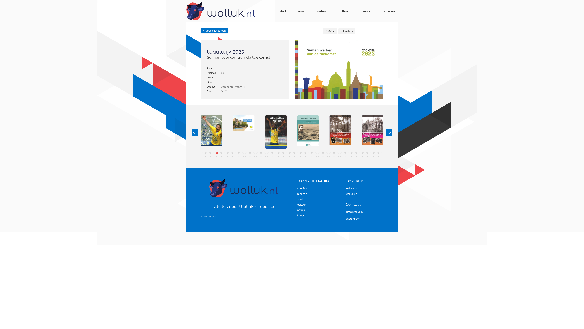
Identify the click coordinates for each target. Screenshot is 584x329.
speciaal (302, 188)
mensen (302, 193)
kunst (300, 215)
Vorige (331, 31)
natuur (301, 210)
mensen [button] (366, 11)
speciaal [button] (390, 11)
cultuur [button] (344, 11)
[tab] (202, 153)
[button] (195, 132)
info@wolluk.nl (354, 211)
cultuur (301, 204)
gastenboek (353, 218)
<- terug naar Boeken (214, 30)
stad (300, 199)
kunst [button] (301, 11)
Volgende (345, 31)
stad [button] (282, 11)
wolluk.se (351, 193)
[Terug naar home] (221, 11)
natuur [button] (322, 11)
